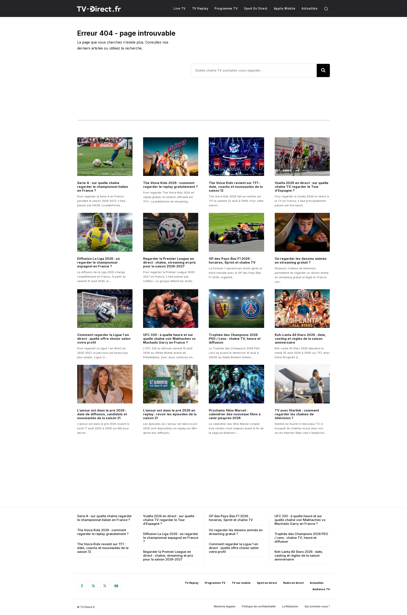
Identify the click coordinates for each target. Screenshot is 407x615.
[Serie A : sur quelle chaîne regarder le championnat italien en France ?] (104, 156)
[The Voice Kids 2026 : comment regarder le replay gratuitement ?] (170, 156)
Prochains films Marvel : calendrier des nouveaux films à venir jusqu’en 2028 (235, 414)
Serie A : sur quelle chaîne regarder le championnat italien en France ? (102, 186)
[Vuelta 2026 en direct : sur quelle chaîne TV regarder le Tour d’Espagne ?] (302, 156)
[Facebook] (81, 586)
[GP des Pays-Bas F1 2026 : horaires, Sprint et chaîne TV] (236, 232)
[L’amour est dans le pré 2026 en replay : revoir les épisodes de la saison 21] (170, 384)
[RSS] (93, 586)
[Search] (323, 70)
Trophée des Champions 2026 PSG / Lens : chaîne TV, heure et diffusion (235, 338)
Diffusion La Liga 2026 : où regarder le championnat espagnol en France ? (98, 262)
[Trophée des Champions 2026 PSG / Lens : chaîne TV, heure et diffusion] (236, 308)
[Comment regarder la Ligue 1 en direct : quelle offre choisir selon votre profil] (104, 308)
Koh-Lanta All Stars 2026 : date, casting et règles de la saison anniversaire (300, 338)
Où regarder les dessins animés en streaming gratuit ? (301, 260)
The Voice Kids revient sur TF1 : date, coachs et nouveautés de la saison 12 (236, 186)
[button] (326, 8)
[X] (104, 586)
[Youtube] (116, 586)
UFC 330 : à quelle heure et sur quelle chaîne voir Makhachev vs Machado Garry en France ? (169, 338)
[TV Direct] (104, 9)
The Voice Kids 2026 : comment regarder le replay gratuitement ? (170, 185)
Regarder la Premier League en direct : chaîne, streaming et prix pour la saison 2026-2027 (169, 262)
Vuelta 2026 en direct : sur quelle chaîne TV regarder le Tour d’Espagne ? (301, 186)
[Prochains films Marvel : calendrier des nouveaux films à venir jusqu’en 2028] (236, 384)
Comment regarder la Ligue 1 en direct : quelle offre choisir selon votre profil (103, 338)
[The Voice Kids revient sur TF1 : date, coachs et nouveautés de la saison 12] (236, 156)
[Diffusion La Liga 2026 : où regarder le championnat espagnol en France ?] (104, 232)
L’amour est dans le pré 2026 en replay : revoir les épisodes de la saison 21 (170, 414)
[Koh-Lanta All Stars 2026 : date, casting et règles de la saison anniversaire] (302, 308)
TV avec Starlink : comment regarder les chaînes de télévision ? (297, 414)
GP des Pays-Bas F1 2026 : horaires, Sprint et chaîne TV (232, 260)
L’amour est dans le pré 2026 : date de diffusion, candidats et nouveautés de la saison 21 (102, 414)
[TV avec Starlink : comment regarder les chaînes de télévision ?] (302, 384)
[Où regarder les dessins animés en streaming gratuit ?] (302, 232)
